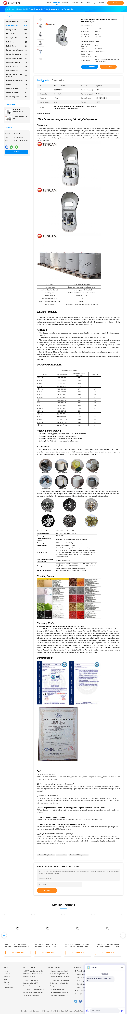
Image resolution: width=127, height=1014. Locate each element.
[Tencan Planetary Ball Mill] (8, 118)
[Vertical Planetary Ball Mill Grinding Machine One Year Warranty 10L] (62, 35)
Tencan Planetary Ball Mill (20, 117)
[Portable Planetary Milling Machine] (8, 111)
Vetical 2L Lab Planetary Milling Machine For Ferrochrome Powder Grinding (17, 946)
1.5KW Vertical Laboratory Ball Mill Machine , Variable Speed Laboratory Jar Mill (33, 973)
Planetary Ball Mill (16, 26)
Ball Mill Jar (16, 42)
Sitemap (6, 982)
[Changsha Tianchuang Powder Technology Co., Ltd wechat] (16, 146)
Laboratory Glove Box (16, 62)
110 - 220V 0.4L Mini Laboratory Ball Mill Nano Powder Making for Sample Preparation (33, 992)
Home (6, 971)
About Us (7, 976)
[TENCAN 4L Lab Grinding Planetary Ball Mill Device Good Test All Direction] (108, 928)
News (6, 979)
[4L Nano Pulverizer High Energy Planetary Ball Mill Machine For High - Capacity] (48, 928)
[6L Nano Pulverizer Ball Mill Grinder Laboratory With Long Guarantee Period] (78, 928)
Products (7, 974)
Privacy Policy (8, 987)
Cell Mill (16, 85)
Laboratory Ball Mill (16, 22)
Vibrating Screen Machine (16, 80)
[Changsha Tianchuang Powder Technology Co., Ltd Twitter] (75, 1001)
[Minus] (122, 967)
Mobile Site (7, 985)
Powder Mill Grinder (16, 93)
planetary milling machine (46, 855)
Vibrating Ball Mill (16, 38)
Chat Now (116, 3)
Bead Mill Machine (16, 89)
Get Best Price (90, 67)
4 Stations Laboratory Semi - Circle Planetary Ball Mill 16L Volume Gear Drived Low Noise (59, 973)
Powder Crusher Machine (16, 50)
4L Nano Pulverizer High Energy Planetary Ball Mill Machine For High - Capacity (46, 946)
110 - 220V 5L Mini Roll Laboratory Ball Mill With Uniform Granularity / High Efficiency (31, 983)
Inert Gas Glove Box (16, 66)
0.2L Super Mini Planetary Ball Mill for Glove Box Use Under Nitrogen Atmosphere (59, 983)
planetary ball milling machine (78, 855)
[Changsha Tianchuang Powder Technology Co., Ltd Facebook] (80, 1001)
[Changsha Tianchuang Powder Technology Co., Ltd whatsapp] (11, 146)
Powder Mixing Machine (16, 54)
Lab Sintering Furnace (16, 97)
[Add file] (87, 1011)
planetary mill (61, 855)
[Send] (122, 1011)
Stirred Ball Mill (16, 34)
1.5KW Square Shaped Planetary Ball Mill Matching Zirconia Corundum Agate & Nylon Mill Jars (59, 993)
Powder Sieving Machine (16, 58)
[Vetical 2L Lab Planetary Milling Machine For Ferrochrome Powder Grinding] (18, 928)
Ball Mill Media (16, 46)
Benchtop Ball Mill (16, 70)
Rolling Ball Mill (16, 30)
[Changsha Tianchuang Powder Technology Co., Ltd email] (6, 146)
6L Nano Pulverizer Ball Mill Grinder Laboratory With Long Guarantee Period (77, 946)
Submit (47, 890)
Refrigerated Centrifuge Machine (16, 75)
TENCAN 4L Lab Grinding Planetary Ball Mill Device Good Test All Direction (106, 946)
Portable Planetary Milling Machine (19, 110)
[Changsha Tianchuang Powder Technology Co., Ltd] (11, 3)
